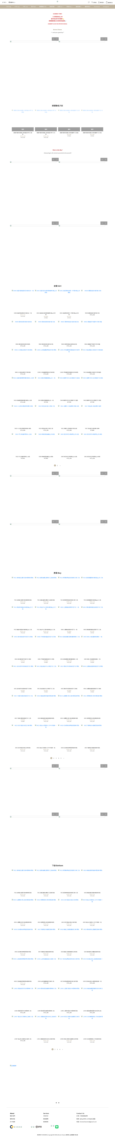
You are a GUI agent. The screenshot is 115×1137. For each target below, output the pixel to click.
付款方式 (45, 1116)
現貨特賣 (52, 6)
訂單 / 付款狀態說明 (82, 1116)
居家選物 (78, 6)
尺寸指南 (12, 1122)
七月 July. (17, 6)
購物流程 (12, 1119)
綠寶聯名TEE (42, 6)
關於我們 (12, 1116)
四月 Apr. (33, 6)
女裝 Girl (60, 6)
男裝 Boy (69, 6)
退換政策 (45, 1122)
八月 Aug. (8, 6)
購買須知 (87, 6)
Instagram (106, 6)
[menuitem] (55, 465)
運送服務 (45, 1119)
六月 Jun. (25, 6)
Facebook (97, 6)
